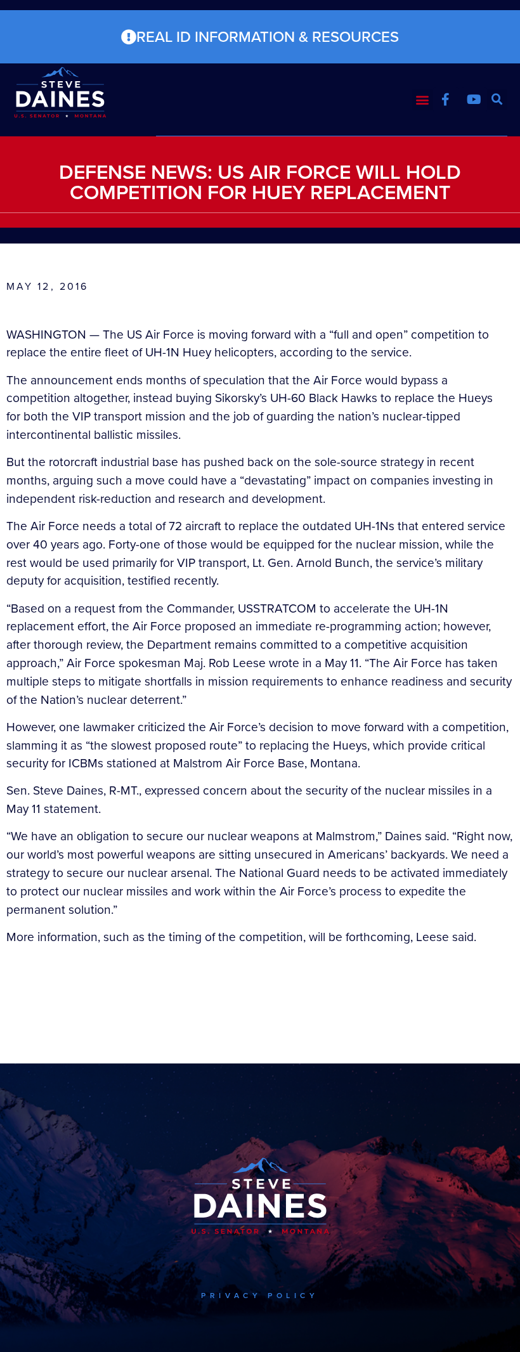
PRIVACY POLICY (259, 1295)
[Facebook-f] (445, 99)
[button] (422, 99)
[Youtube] (474, 99)
